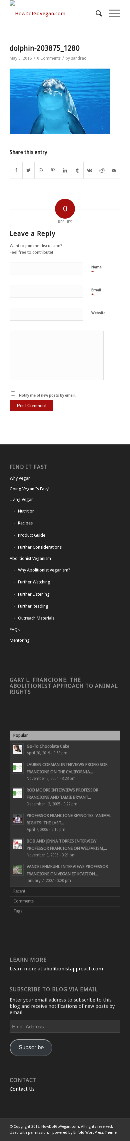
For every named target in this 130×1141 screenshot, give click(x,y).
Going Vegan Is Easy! (29, 488)
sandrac (78, 58)
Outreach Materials (36, 618)
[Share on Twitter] (29, 170)
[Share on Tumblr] (77, 170)
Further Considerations (40, 547)
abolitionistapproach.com (73, 969)
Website (98, 313)
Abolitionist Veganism (30, 558)
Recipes (25, 522)
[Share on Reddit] (102, 170)
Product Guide (31, 535)
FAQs (15, 629)
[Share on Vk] (90, 170)
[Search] (95, 13)
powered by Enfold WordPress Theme (84, 1132)
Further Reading (33, 606)
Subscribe (31, 1047)
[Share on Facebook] (16, 170)
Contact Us (22, 1089)
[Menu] (111, 13)
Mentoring (20, 640)
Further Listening (34, 594)
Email (96, 293)
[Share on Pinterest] (53, 170)
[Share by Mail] (114, 170)
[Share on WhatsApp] (41, 170)
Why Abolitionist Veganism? (44, 570)
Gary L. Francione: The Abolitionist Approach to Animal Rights (64, 686)
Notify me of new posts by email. (47, 395)
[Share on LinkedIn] (65, 170)
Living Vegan (22, 499)
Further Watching (34, 581)
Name (96, 270)
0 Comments (49, 58)
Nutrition (26, 511)
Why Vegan (20, 478)
